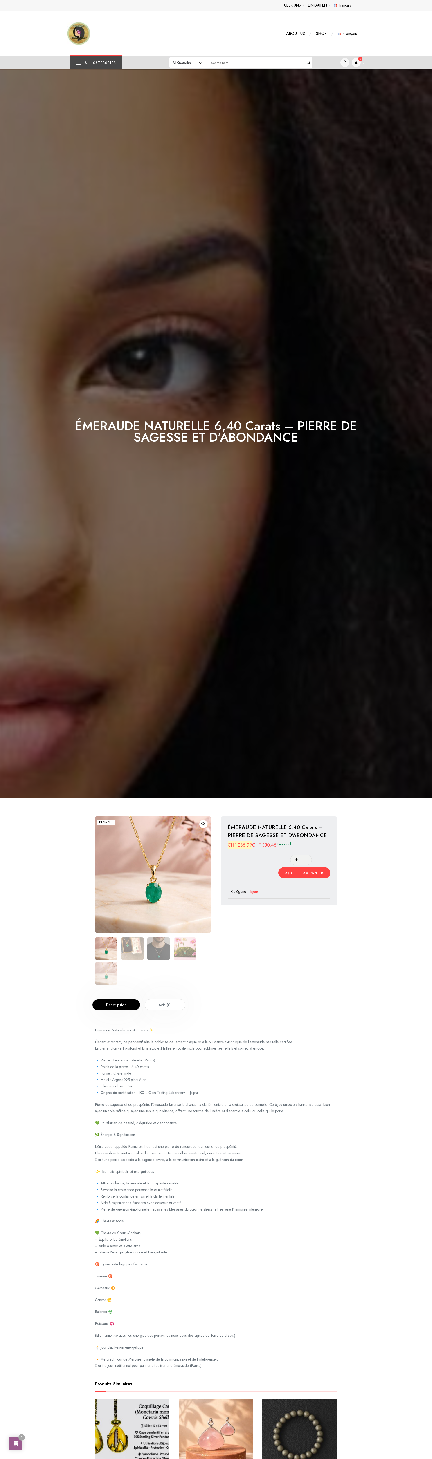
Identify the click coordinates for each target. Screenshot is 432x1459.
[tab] (116, 1004)
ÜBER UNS (292, 5)
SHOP (321, 33)
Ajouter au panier (304, 873)
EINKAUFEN (317, 5)
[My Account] (344, 62)
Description (116, 1005)
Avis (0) (165, 1005)
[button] (203, 824)
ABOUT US (295, 33)
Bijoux (254, 891)
